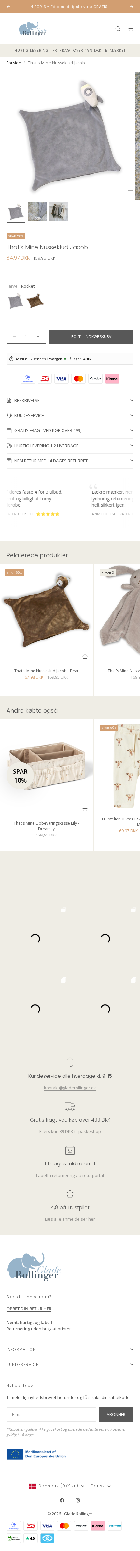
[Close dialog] (132, 734)
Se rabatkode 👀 (36, 794)
